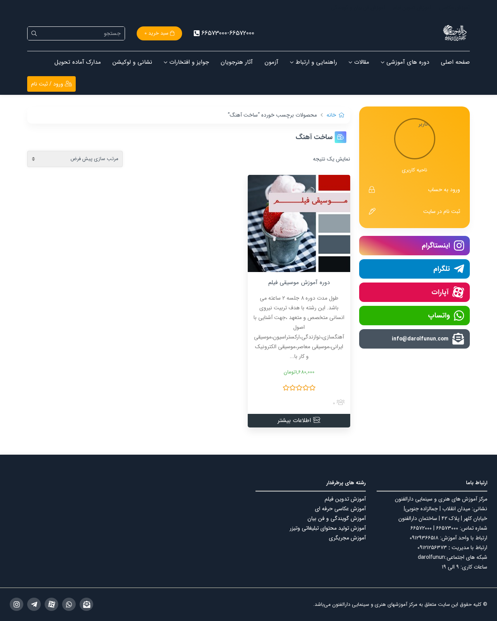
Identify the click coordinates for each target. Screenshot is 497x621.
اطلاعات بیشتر (295, 420)
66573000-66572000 (228, 33)
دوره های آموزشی (407, 62)
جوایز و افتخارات (189, 62)
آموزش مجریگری (347, 538)
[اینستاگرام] (16, 604)
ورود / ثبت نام (48, 84)
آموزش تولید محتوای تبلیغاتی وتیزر (328, 528)
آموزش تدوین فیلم (412, 7)
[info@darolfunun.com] (86, 604)
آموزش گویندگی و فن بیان (337, 518)
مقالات (361, 62)
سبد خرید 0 (157, 33)
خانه (331, 115)
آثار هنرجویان (237, 62)
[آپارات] (51, 604)
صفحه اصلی (455, 62)
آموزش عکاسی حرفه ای (340, 508)
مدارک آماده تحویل (77, 62)
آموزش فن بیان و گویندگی (358, 7)
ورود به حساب (444, 189)
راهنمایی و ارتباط (316, 62)
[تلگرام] (34, 604)
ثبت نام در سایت (441, 211)
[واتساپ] (69, 604)
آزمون (271, 62)
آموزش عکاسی (454, 7)
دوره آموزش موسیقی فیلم (299, 282)
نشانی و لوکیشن (132, 62)
